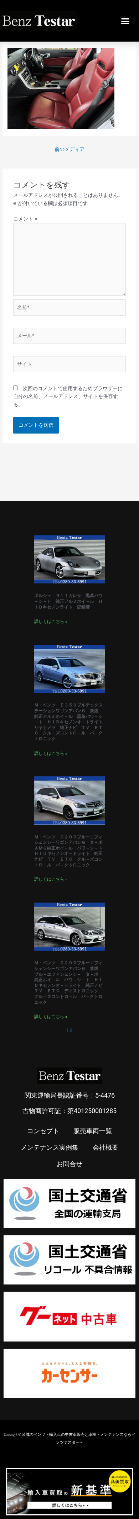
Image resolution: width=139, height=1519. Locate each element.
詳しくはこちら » (50, 621)
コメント (25, 219)
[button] (125, 21)
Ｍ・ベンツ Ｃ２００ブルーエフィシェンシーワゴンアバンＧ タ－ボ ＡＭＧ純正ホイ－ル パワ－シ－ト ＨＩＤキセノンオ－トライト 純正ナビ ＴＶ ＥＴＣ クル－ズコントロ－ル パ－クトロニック (70, 850)
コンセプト (43, 1131)
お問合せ (69, 1164)
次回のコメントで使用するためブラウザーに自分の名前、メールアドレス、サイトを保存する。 (68, 396)
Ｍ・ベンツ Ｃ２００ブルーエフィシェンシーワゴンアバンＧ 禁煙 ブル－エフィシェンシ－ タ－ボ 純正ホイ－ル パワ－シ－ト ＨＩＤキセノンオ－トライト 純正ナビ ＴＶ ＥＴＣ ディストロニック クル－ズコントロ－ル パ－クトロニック (70, 982)
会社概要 (105, 1147)
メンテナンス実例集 (49, 1147)
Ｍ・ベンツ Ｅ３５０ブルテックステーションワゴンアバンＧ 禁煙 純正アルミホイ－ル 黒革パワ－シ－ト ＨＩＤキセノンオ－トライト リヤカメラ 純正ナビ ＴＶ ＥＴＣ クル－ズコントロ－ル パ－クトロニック (70, 721)
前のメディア (69, 149)
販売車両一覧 (92, 1131)
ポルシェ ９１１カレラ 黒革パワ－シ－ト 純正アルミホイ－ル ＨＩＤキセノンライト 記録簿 (68, 601)
